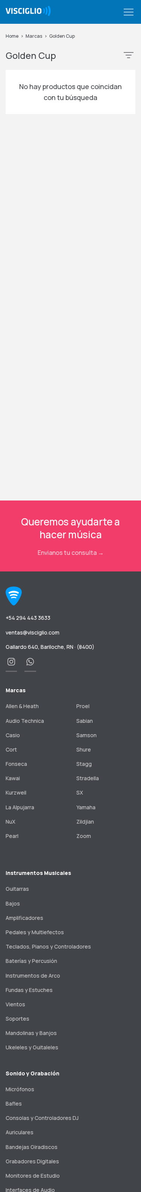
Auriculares (19, 1132)
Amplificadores (24, 917)
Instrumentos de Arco (33, 975)
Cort (11, 749)
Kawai (13, 778)
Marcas (34, 36)
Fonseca (16, 763)
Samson (86, 735)
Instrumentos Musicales (38, 872)
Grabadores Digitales (32, 1161)
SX (79, 792)
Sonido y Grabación (32, 1073)
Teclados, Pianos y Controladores (48, 946)
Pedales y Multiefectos (35, 932)
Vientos (15, 1004)
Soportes (17, 1018)
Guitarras (17, 888)
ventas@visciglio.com (32, 632)
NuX (10, 821)
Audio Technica (25, 720)
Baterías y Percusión (31, 960)
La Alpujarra (20, 807)
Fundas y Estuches (29, 989)
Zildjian (85, 821)
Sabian (84, 720)
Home (12, 36)
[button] (128, 12)
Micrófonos (20, 1089)
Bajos (13, 903)
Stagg (84, 763)
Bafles (14, 1103)
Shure (83, 749)
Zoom (83, 835)
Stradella (87, 778)
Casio (13, 735)
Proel (82, 706)
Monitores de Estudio (33, 1175)
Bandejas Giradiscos (32, 1146)
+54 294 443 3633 (28, 617)
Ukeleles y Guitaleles (32, 1047)
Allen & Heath (22, 706)
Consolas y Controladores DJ (42, 1117)
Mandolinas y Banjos (31, 1032)
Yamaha (86, 807)
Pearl (12, 835)
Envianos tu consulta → (71, 552)
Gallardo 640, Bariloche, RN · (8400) (50, 646)
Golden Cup (62, 36)
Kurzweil (16, 792)
